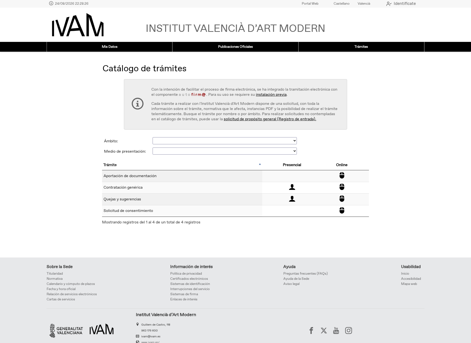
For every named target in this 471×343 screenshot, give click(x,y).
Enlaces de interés (183, 299)
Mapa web (409, 284)
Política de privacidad (186, 273)
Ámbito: (111, 141)
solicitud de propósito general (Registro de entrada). (270, 119)
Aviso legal (291, 284)
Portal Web (310, 3)
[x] (324, 330)
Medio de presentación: (125, 151)
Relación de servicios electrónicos (72, 294)
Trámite (110, 165)
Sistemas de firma (184, 294)
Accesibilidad (411, 279)
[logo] (77, 25)
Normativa (55, 279)
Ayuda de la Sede (296, 279)
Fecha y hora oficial (61, 289)
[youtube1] (336, 330)
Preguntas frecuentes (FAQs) (305, 273)
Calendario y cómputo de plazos (71, 284)
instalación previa (271, 94)
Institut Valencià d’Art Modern (235, 29)
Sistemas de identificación (190, 284)
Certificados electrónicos (189, 279)
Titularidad (55, 273)
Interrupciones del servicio (190, 289)
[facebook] (311, 330)
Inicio (405, 273)
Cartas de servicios (61, 299)
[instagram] (348, 330)
